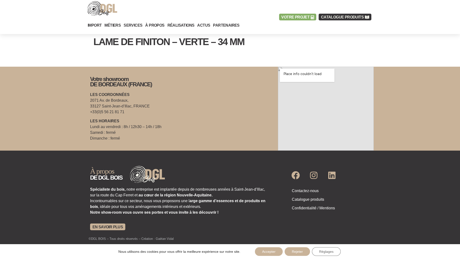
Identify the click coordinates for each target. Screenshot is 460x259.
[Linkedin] (332, 175)
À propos (154, 25)
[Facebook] (295, 175)
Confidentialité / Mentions (313, 208)
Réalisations (181, 25)
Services (133, 25)
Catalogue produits (308, 199)
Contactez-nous (305, 191)
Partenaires (226, 25)
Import (95, 25)
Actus (203, 25)
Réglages (326, 251)
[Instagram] (314, 175)
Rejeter (297, 251)
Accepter (269, 251)
